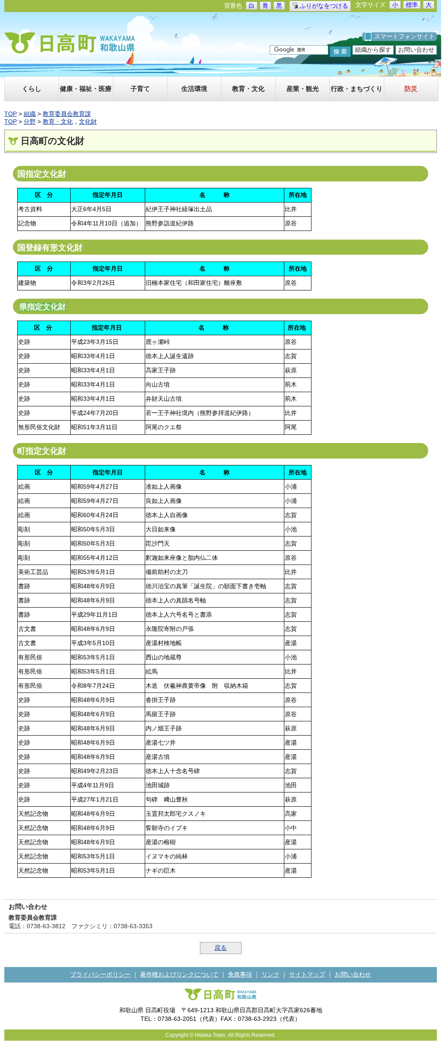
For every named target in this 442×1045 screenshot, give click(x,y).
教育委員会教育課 (67, 113)
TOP (10, 113)
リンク (270, 974)
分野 (30, 121)
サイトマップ (307, 974)
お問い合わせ (416, 49)
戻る (221, 947)
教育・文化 (58, 121)
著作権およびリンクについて (179, 974)
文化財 (88, 121)
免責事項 (240, 974)
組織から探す (373, 49)
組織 (30, 113)
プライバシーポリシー (100, 974)
